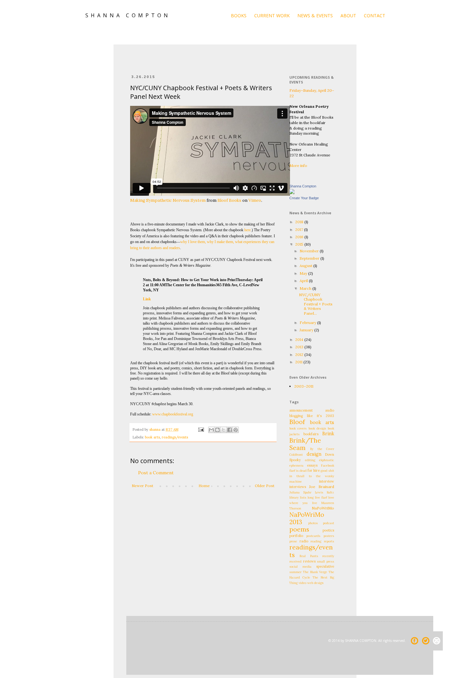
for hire (314, 470)
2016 (299, 236)
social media (300, 566)
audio (329, 410)
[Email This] (211, 430)
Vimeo (254, 200)
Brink (328, 434)
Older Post (264, 485)
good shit (327, 471)
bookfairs (310, 434)
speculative (325, 566)
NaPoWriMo (323, 508)
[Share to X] (223, 430)
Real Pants (309, 556)
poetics (328, 530)
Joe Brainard (321, 486)
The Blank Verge (315, 572)
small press (325, 561)
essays (312, 465)
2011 (299, 361)
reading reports (322, 541)
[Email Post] (201, 429)
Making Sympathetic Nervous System (168, 200)
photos (313, 523)
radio (304, 541)
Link (147, 299)
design (314, 454)
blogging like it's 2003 (311, 416)
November (310, 250)
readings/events (175, 437)
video (302, 583)
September (310, 258)
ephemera (296, 465)
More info (298, 165)
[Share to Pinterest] (235, 430)
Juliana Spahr (300, 492)
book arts (152, 437)
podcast (328, 523)
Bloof (297, 422)
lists (303, 497)
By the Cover (322, 449)
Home (204, 485)
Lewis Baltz (324, 492)
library (294, 497)
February (308, 322)
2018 (299, 221)
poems (299, 529)
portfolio (296, 535)
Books (239, 15)
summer (295, 572)
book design (317, 428)
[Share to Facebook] (229, 430)
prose (293, 541)
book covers (298, 428)
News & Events (315, 15)
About (348, 15)
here (247, 230)
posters (329, 536)
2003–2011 (303, 386)
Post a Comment (156, 473)
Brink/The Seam (305, 444)
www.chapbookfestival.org (172, 414)
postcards (313, 536)
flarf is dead (298, 471)
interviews (297, 487)
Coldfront (296, 455)
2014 (299, 339)
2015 (299, 244)
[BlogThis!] (217, 430)
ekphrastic (326, 460)
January (307, 329)
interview (326, 481)
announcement (301, 410)
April (304, 280)
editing (310, 460)
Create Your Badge (304, 198)
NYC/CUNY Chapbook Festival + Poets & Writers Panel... (316, 304)
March (306, 288)
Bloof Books (229, 200)
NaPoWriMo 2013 (306, 518)
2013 (299, 346)
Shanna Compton (302, 186)
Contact (374, 15)
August (306, 265)
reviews (309, 561)
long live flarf (317, 497)
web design (315, 583)
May (304, 273)
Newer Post (142, 485)
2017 (299, 229)
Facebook (327, 465)
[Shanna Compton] (291, 192)
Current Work (272, 15)
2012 (299, 354)
